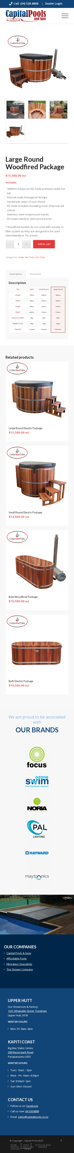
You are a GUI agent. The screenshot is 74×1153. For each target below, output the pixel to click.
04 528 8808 (32, 1111)
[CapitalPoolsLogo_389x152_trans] (31, 16)
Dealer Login (53, 3)
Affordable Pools (17, 958)
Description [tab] (16, 273)
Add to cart (44, 244)
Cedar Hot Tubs (26, 257)
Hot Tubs (40, 257)
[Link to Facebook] (61, 1140)
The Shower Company (20, 969)
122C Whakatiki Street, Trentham (27, 1011)
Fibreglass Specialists (19, 964)
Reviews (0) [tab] (35, 273)
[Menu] (63, 16)
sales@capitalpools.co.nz (33, 1117)
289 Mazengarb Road (20, 1052)
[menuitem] (27, 4)
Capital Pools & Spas (19, 953)
